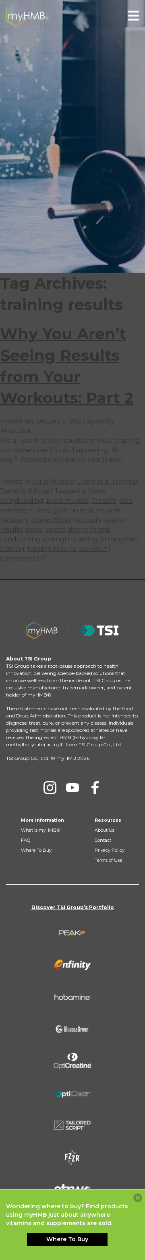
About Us (104, 830)
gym (60, 510)
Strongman (119, 539)
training (12, 549)
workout (93, 549)
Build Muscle (53, 481)
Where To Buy (36, 850)
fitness (39, 510)
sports (55, 529)
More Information (42, 820)
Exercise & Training (107, 481)
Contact (103, 840)
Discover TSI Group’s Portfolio (72, 907)
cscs (125, 500)
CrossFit (103, 500)
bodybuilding (22, 500)
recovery (87, 520)
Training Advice (24, 491)
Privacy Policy (109, 850)
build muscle (67, 500)
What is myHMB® (40, 830)
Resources (108, 820)
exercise (13, 510)
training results (51, 549)
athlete (93, 491)
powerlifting (50, 520)
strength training (70, 539)
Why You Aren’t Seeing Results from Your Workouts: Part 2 (66, 365)
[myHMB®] (25, 15)
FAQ (25, 840)
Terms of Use (108, 860)
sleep (33, 529)
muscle (82, 510)
